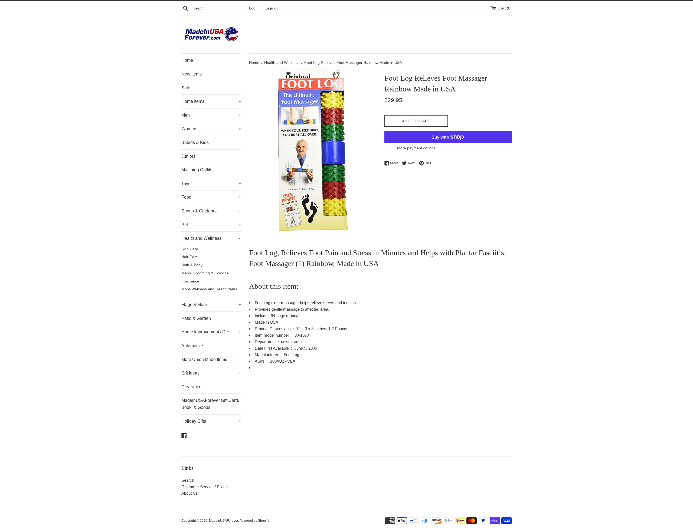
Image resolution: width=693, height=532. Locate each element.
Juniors (188, 156)
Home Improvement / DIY (211, 332)
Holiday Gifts (211, 421)
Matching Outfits (196, 170)
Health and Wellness (210, 238)
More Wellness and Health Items (209, 289)
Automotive (192, 345)
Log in (254, 8)
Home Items (211, 101)
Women (211, 128)
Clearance (191, 387)
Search (187, 480)
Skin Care (189, 249)
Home (187, 60)
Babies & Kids (195, 142)
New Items (191, 74)
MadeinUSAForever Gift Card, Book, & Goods (210, 404)
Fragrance (190, 281)
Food (211, 197)
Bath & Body (191, 265)
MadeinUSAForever (223, 521)
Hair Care (189, 257)
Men (211, 115)
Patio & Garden (196, 318)
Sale (185, 88)
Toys (211, 183)
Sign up (272, 8)
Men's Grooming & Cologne (205, 273)
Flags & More (211, 304)
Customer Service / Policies (206, 486)
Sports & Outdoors (211, 211)
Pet (211, 224)
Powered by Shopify (254, 521)
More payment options (416, 148)
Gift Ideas (211, 373)
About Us (189, 493)
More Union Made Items (204, 359)
